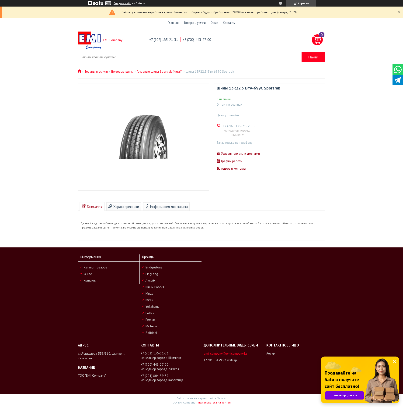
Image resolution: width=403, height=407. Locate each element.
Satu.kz (221, 398)
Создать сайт (122, 3)
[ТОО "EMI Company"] (89, 40)
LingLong (152, 274)
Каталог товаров (95, 267)
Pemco (150, 320)
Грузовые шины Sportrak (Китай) (159, 71)
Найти (313, 57)
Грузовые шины (122, 71)
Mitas (149, 300)
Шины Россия (155, 287)
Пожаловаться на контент (215, 402)
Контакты (229, 23)
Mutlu (149, 293)
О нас (214, 23)
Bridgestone (154, 267)
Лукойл (151, 280)
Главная (173, 23)
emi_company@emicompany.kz (225, 353)
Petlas (150, 313)
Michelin (151, 326)
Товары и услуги (195, 23)
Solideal (151, 333)
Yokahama (153, 306)
